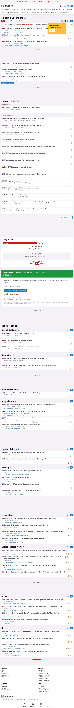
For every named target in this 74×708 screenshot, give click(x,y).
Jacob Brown (7, 67)
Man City (19, 569)
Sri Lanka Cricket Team (10, 617)
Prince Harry (16, 642)
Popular (13, 21)
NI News (20, 655)
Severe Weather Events (19, 648)
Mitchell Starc (7, 603)
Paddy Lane (25, 488)
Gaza (7, 9)
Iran (17, 9)
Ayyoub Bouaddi (11, 569)
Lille (5, 569)
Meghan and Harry (25, 642)
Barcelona (13, 576)
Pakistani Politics (15, 696)
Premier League (23, 610)
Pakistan (23, 696)
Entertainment (56, 9)
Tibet (5, 683)
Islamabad (7, 696)
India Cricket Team (22, 617)
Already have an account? (11, 294)
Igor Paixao (7, 554)
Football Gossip (24, 535)
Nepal (5, 648)
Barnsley (20, 522)
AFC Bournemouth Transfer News (27, 529)
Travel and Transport (24, 474)
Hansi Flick (7, 576)
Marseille (13, 554)
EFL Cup (6, 494)
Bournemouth (13, 529)
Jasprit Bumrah (16, 603)
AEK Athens (24, 73)
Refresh (49, 706)
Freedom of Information (10, 655)
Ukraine (12, 9)
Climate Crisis (24, 9)
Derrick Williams (63, 12)
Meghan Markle (8, 642)
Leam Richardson (18, 38)
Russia (14, 689)
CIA (11, 689)
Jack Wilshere (12, 542)
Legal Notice (27, 299)
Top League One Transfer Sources (41, 422)
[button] (22, 21)
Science (69, 9)
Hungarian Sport (14, 535)
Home (24, 706)
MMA (16, 623)
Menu (41, 706)
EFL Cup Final (20, 494)
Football (43, 9)
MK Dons (6, 529)
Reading (16, 12)
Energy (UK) (19, 635)
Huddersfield (7, 522)
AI (31, 9)
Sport (49, 9)
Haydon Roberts (34, 12)
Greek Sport (17, 73)
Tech (63, 9)
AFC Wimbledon (29, 256)
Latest (8, 21)
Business (36, 9)
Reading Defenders (7, 12)
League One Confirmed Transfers (22, 422)
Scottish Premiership (27, 562)
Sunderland (20, 554)
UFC (12, 623)
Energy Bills (12, 635)
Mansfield (42, 263)
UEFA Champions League (10, 562)
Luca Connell (20, 542)
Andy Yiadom (24, 12)
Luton (41, 249)
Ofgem (6, 635)
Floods (10, 648)
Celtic (19, 562)
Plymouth (14, 522)
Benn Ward (54, 12)
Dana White (7, 623)
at (36, 2)
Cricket (23, 603)
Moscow (6, 689)
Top (3, 21)
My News (33, 706)
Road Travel (15, 474)
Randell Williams (44, 12)
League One (15, 32)
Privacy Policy (17, 299)
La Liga (19, 576)
